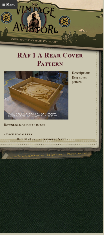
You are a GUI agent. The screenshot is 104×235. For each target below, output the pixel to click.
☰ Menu (8, 4)
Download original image (24, 124)
